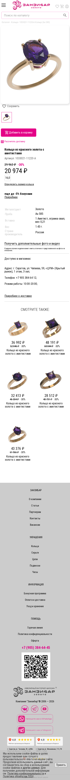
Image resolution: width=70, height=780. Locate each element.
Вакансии (35, 524)
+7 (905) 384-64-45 (36, 648)
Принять (61, 765)
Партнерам (35, 512)
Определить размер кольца (19, 184)
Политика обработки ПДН (18, 776)
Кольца (35, 546)
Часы (35, 572)
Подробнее (11, 197)
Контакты (35, 518)
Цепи (35, 559)
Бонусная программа (35, 593)
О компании (35, 499)
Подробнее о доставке (18, 296)
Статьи (35, 505)
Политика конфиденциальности (35, 634)
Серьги (35, 552)
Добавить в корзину (20, 132)
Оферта (35, 640)
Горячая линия (35, 627)
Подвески (35, 565)
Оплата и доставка (35, 599)
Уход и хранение (35, 606)
